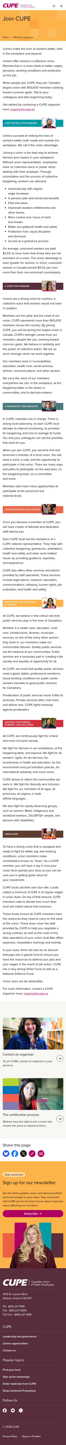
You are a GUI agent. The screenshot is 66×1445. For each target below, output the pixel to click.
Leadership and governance (20, 1336)
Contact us (9, 1350)
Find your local (11, 1370)
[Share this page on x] (23, 1154)
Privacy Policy (10, 1436)
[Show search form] (54, 6)
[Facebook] (5, 1410)
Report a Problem (31, 1436)
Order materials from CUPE (19, 1384)
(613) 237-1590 (16, 1306)
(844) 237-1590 (23, 1314)
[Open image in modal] (33, 122)
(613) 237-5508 (17, 1310)
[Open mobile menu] (61, 6)
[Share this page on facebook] (14, 1154)
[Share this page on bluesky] (6, 1154)
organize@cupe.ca (22, 109)
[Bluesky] (13, 1410)
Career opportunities (15, 1343)
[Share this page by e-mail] (41, 1154)
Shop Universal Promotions (19, 1391)
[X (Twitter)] (21, 1410)
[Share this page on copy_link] (32, 1154)
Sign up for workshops (16, 1377)
